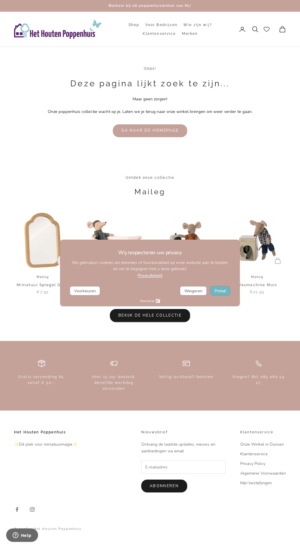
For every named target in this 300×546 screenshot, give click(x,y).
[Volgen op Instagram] (32, 509)
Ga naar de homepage (150, 130)
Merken (190, 34)
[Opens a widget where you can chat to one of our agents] (22, 535)
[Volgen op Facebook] (17, 509)
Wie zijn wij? (197, 25)
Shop (134, 25)
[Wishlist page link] (267, 29)
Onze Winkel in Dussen (262, 444)
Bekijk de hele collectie (150, 315)
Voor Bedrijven (161, 25)
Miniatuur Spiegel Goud (43, 285)
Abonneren (164, 486)
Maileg (43, 277)
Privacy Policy (252, 463)
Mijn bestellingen (256, 483)
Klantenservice (159, 34)
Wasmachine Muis (257, 285)
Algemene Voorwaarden (263, 473)
